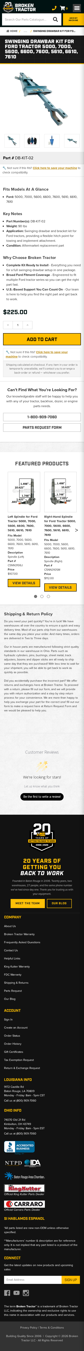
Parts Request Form (42, 427)
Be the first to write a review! (42, 797)
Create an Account (16, 1028)
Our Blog (59, 903)
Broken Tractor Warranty (19, 934)
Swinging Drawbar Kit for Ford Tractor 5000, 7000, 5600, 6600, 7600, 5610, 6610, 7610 (55, 31)
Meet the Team (27, 903)
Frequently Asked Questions (22, 942)
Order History (12, 1044)
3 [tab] (48, 596)
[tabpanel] (24, 529)
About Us (10, 926)
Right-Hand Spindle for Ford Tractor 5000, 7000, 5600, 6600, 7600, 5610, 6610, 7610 (60, 525)
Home (13, 31)
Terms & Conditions (52, 1328)
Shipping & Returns (16, 983)
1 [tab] (35, 596)
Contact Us (11, 950)
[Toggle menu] (77, 8)
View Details (23, 583)
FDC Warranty (12, 975)
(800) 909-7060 (26, 1101)
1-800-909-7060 (42, 417)
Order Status (12, 1036)
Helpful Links (12, 958)
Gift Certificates (13, 1052)
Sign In (8, 1019)
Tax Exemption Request (19, 1060)
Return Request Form (57, 706)
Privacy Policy (28, 1328)
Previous (7, 531)
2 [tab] (41, 596)
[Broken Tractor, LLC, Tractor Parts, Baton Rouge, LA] (19, 1148)
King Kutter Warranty (17, 966)
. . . (25, 31)
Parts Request (13, 991)
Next (76, 531)
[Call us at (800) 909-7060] (54, 8)
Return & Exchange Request (22, 1068)
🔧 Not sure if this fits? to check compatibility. (41, 170)
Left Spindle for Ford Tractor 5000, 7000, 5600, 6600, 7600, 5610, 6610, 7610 (23, 523)
